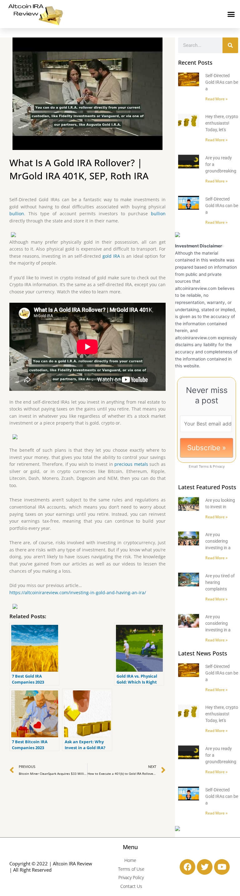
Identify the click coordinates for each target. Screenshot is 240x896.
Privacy (219, 466)
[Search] (230, 45)
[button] (231, 14)
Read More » (216, 99)
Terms (204, 466)
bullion (16, 214)
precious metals (131, 464)
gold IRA (111, 256)
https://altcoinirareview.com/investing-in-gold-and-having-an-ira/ (77, 592)
